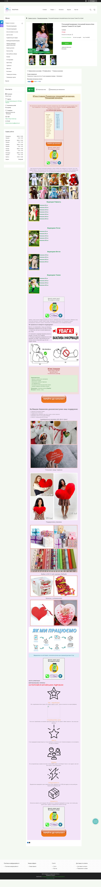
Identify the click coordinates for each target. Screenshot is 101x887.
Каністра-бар (10, 51)
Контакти (61, 9)
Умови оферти (32, 866)
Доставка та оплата (82, 866)
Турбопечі (9, 65)
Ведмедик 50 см (43, 231)
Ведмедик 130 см (43, 254)
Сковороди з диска (11, 77)
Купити (67, 43)
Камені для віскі (10, 48)
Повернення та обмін (82, 868)
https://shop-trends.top (10, 118)
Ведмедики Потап (53, 228)
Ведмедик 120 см (43, 209)
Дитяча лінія (10, 34)
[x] (29, 842)
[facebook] (27, 842)
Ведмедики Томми (54, 275)
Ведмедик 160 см (43, 214)
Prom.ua (57, 873)
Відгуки (69, 9)
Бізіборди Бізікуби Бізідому (13, 40)
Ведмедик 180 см (43, 216)
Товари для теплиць (11, 74)
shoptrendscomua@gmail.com (12, 123)
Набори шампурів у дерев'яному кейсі (11, 44)
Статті (54, 866)
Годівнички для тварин (12, 37)
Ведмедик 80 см (43, 205)
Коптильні (9, 71)
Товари (52, 9)
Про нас (76, 9)
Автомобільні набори (12, 53)
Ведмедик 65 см (43, 278)
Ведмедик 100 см (43, 207)
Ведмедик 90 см (43, 233)
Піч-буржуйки (10, 59)
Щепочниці (9, 62)
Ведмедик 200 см (43, 218)
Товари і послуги (32, 18)
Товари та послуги (9, 23)
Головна (45, 9)
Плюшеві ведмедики (42, 18)
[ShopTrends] (8, 9)
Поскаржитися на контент (47, 876)
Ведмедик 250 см (43, 240)
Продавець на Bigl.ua (50, 875)
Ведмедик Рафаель (54, 202)
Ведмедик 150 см (43, 235)
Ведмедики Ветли (53, 251)
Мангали (9, 68)
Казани (8, 56)
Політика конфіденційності (11, 866)
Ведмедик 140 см (43, 211)
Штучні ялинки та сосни (12, 31)
